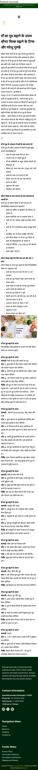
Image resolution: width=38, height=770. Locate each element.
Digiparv (25, 768)
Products (5, 732)
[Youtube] (12, 709)
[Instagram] (7, 709)
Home (4, 726)
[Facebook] (3, 709)
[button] (19, 17)
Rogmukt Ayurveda (9, 2)
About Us (5, 729)
